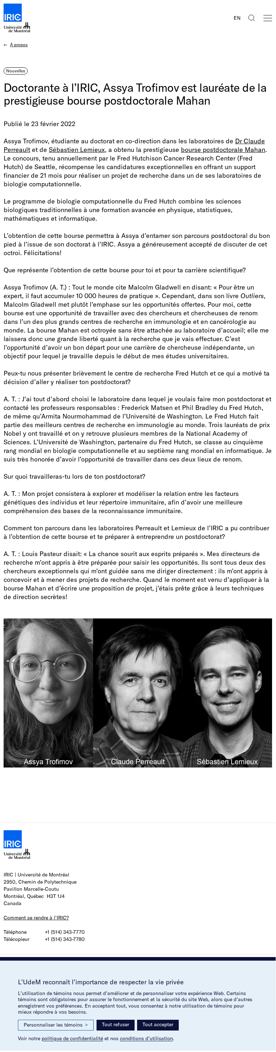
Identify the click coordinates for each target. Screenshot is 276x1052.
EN (237, 18)
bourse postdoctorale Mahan (223, 149)
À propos (19, 44)
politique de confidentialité (72, 1038)
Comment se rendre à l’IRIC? (36, 917)
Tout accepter (157, 1024)
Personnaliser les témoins (56, 1025)
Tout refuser (115, 1024)
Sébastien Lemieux (77, 149)
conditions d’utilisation (146, 1038)
